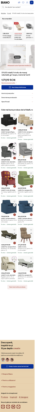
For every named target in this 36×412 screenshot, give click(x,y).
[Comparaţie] (14, 118)
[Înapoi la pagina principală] (5, 2)
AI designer (23, 397)
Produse (4, 397)
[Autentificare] (27, 2)
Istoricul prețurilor (7, 93)
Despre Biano (7, 374)
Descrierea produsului (9, 97)
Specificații (5, 101)
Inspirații (13, 397)
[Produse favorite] (23, 2)
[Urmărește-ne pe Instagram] (3, 407)
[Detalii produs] (14, 128)
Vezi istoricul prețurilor (8, 83)
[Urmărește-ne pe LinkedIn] (18, 407)
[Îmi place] (14, 114)
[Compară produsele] (19, 2)
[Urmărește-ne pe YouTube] (13, 407)
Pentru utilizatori (8, 380)
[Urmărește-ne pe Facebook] (8, 407)
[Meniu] (32, 2)
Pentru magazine (9, 387)
